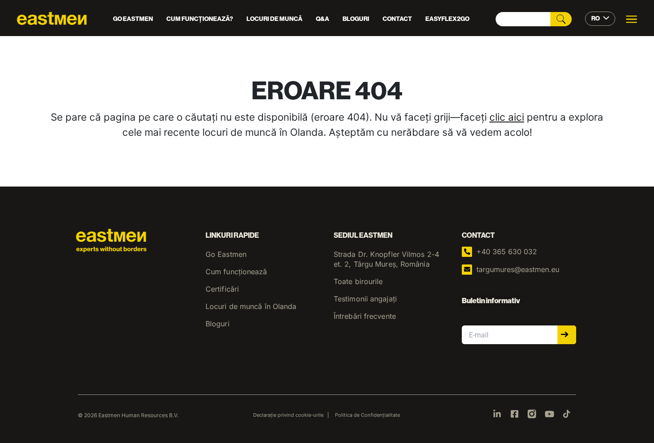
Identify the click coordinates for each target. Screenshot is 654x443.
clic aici (506, 117)
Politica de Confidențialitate (367, 415)
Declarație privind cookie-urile (288, 415)
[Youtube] (549, 414)
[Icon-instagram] (532, 414)
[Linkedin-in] (497, 414)
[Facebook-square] (514, 414)
